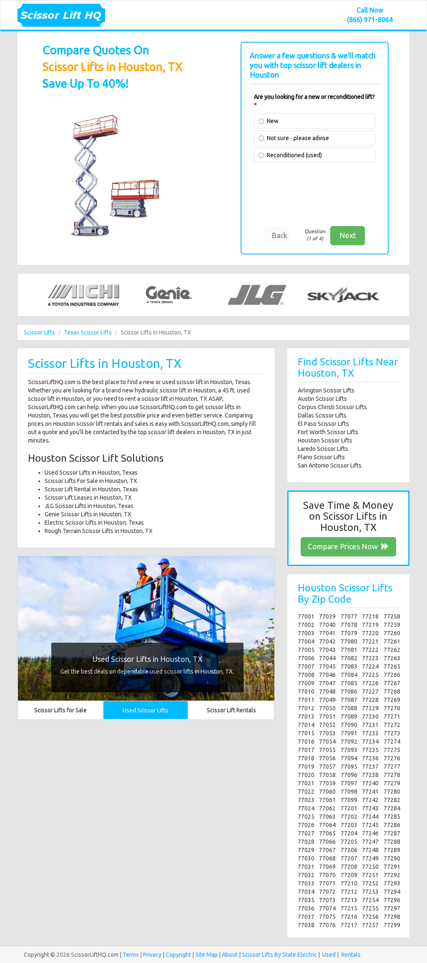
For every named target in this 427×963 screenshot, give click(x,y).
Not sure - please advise (298, 138)
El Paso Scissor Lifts (323, 423)
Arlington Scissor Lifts (326, 390)
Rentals (351, 954)
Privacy (152, 954)
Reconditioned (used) (294, 155)
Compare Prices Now (343, 546)
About (230, 954)
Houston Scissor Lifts (325, 440)
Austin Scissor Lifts (322, 398)
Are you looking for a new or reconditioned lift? (314, 100)
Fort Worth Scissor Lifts (328, 432)
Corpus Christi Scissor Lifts (332, 407)
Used (329, 954)
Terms (131, 954)
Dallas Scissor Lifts (322, 415)
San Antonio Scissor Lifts (330, 465)
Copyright (178, 954)
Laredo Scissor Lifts (323, 448)
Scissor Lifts (39, 332)
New (273, 121)
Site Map (206, 954)
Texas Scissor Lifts (88, 332)
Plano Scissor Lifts (321, 457)
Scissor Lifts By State (269, 954)
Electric (307, 954)
